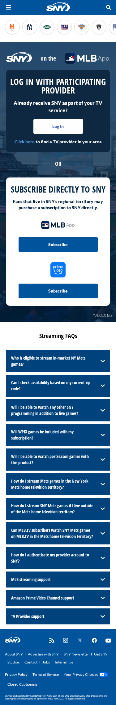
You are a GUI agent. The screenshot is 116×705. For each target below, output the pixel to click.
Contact (30, 662)
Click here (25, 141)
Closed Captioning (22, 684)
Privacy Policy (16, 674)
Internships (64, 662)
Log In (58, 126)
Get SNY (101, 654)
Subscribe (58, 244)
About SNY (14, 654)
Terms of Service (45, 674)
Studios (13, 662)
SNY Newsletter (76, 654)
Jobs (46, 662)
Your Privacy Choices (81, 674)
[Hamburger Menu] (8, 7)
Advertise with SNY (43, 654)
